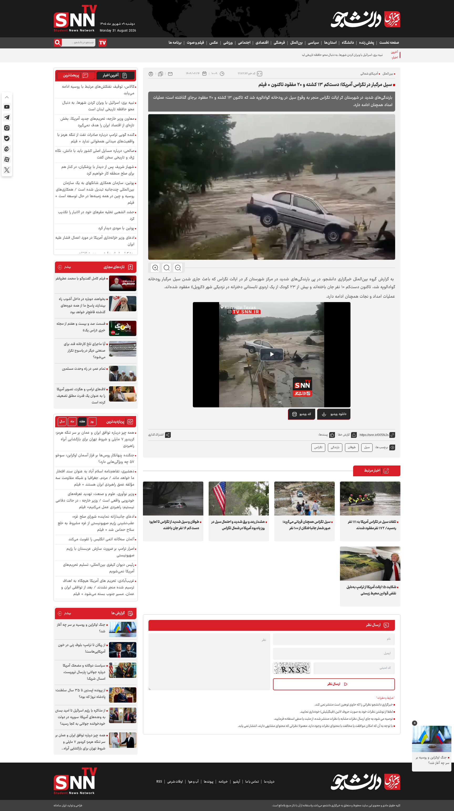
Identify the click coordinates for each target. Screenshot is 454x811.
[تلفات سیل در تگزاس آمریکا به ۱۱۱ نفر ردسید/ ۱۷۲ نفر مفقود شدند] (370, 498)
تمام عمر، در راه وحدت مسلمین (83, 369)
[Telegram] (7, 117)
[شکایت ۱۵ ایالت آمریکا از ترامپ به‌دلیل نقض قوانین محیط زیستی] (370, 563)
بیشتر (64, 267)
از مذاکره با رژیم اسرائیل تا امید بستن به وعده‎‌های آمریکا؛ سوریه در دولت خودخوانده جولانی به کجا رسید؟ (80, 717)
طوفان (352, 447)
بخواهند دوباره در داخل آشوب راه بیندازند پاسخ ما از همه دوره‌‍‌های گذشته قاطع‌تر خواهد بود (82, 306)
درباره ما (269, 782)
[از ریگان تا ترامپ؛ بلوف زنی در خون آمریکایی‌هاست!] (122, 650)
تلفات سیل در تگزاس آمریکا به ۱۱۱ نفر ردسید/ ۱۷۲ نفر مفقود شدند (372, 525)
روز (92, 421)
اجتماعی (244, 42)
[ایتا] (7, 149)
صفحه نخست (389, 42)
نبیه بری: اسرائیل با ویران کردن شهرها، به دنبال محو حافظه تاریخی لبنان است (338, 55)
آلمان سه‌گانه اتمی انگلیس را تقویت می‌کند (101, 539)
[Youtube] (7, 106)
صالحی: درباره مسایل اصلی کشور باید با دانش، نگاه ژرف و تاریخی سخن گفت (94, 154)
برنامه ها (175, 42)
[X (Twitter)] (7, 170)
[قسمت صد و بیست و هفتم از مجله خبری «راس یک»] (122, 328)
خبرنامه (223, 782)
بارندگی (335, 447)
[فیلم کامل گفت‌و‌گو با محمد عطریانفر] (122, 283)
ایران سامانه (60, 805)
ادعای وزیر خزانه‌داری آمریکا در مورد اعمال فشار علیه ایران (94, 241)
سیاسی (313, 42)
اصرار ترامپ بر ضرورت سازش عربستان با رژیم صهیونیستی (100, 552)
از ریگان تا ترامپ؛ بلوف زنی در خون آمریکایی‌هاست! (81, 648)
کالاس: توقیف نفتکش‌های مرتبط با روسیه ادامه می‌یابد (98, 90)
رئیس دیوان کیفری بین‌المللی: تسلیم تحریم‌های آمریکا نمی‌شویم (98, 568)
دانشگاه (348, 42)
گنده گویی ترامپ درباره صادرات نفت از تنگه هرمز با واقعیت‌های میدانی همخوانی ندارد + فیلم (95, 138)
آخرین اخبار (110, 75)
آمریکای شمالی (369, 74)
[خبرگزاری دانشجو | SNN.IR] (365, 19)
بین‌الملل (296, 42)
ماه (72, 421)
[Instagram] (7, 127)
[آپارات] (7, 159)
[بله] (7, 138)
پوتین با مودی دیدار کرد (116, 228)
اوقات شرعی (175, 782)
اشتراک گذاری (156, 435)
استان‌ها (330, 42)
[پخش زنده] (102, 43)
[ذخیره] (160, 73)
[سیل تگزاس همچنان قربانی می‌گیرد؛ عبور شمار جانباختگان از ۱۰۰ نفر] (304, 498)
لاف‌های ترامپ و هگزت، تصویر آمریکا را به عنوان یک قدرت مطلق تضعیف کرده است (81, 396)
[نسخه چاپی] (150, 73)
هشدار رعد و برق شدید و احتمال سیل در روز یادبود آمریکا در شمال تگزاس (238, 525)
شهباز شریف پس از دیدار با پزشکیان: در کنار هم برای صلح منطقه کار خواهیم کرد (97, 170)
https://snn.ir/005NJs (374, 435)
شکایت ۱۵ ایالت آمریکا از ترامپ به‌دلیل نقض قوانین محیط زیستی (371, 590)
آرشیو (236, 782)
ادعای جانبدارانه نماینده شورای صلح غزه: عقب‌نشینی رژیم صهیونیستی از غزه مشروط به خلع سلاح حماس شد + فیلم (96, 523)
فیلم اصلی (332, 427)
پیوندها (208, 782)
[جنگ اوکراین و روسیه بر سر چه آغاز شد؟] (122, 629)
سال (62, 421)
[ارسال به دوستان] (170, 73)
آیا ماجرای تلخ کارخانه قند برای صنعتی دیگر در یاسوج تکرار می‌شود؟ (84, 351)
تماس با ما (252, 782)
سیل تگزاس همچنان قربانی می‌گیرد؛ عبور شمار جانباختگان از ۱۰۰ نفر (307, 525)
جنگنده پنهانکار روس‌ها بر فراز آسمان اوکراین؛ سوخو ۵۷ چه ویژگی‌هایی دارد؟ (94, 458)
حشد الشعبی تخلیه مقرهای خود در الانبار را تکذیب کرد (96, 215)
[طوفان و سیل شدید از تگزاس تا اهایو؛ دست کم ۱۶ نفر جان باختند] (173, 498)
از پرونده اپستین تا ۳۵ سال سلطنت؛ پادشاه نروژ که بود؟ (80, 693)
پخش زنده (366, 42)
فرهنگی (279, 42)
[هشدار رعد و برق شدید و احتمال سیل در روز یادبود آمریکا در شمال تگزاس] (239, 498)
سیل (367, 447)
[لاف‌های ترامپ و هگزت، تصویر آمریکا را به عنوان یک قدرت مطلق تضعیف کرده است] (122, 394)
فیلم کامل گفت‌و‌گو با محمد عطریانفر (80, 279)
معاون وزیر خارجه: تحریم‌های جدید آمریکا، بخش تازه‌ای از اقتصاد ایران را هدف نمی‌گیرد (97, 122)
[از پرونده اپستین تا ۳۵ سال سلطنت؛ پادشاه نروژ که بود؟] (122, 695)
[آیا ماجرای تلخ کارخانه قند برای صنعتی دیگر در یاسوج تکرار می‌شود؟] (122, 349)
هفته (82, 421)
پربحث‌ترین (71, 75)
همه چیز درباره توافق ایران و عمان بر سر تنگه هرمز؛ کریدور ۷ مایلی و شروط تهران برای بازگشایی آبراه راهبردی (95, 439)
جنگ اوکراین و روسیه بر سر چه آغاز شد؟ (81, 628)
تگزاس (318, 447)
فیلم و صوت (195, 42)
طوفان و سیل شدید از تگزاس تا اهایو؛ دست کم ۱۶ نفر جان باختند (174, 525)
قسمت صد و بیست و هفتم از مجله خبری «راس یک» (80, 327)
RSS (159, 782)
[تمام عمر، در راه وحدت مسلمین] (122, 373)
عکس (213, 42)
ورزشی (228, 42)
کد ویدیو (305, 414)
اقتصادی (262, 42)
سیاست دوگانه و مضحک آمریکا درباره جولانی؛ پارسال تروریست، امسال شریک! (84, 672)
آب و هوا (193, 782)
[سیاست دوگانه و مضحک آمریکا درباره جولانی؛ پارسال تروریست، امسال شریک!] (122, 670)
